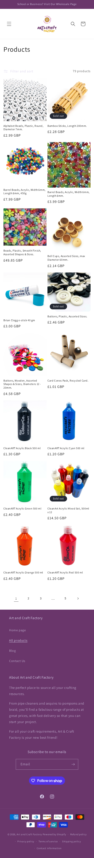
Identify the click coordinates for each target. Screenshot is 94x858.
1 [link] (16, 598)
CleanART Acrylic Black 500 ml (22, 448)
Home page (17, 630)
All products (18, 640)
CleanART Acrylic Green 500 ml (22, 508)
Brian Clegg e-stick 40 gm (19, 320)
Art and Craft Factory (29, 834)
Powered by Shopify (54, 834)
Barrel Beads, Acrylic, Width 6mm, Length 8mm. (68, 193)
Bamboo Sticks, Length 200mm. (67, 125)
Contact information (49, 848)
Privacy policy (25, 841)
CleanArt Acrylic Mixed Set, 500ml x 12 (68, 510)
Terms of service (48, 841)
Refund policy (78, 834)
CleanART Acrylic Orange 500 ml (23, 572)
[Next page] (78, 598)
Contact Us (17, 661)
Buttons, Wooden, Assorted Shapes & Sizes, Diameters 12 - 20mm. (22, 384)
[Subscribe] (73, 764)
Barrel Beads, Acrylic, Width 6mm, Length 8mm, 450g (24, 191)
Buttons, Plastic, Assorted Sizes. (67, 316)
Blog (12, 651)
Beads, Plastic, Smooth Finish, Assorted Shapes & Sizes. (22, 252)
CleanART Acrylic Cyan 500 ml (65, 448)
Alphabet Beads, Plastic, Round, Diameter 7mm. (23, 127)
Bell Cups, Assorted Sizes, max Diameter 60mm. (66, 257)
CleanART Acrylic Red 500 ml (65, 572)
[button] (9, 24)
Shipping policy (71, 841)
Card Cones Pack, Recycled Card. (68, 380)
